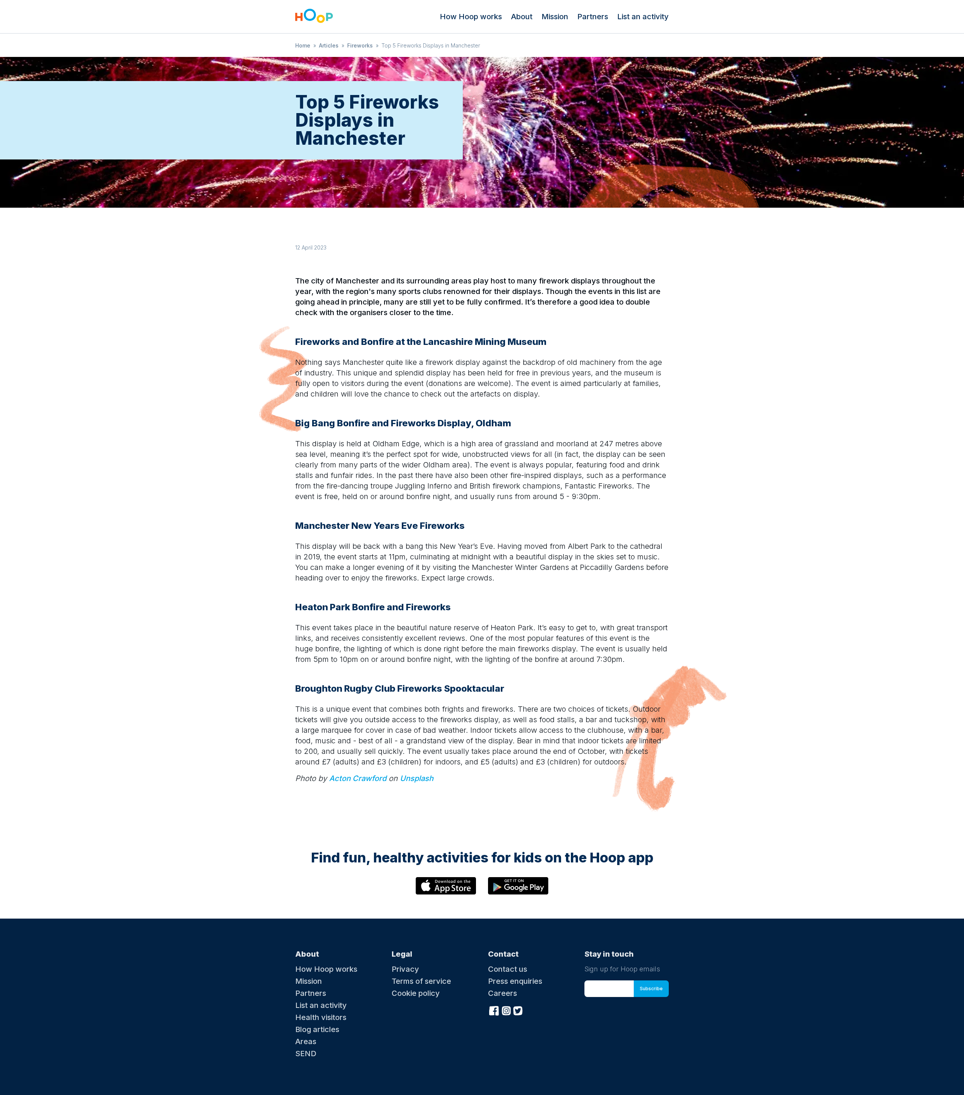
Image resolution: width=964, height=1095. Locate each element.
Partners (592, 16)
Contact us (507, 969)
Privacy (405, 969)
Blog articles (317, 1029)
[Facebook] (494, 1009)
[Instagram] (506, 1009)
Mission (554, 16)
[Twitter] (518, 1009)
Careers (502, 993)
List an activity (643, 16)
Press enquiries (515, 981)
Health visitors (320, 1017)
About (521, 16)
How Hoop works (471, 16)
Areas (305, 1041)
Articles (329, 45)
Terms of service (421, 981)
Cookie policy (416, 993)
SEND (305, 1053)
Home (302, 45)
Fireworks (360, 45)
